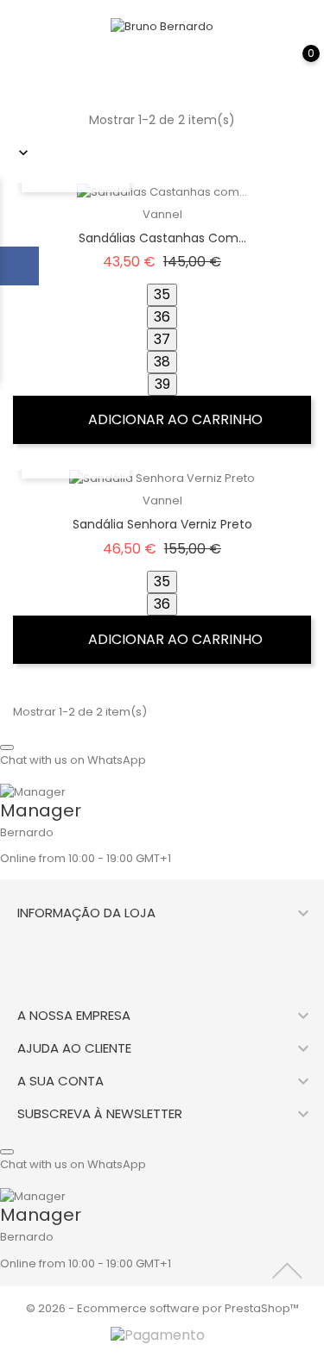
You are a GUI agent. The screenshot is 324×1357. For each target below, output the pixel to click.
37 (162, 339)
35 (162, 294)
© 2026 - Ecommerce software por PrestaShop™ (162, 1308)
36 (162, 317)
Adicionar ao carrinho (174, 419)
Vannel (162, 214)
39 (162, 384)
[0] (293, 65)
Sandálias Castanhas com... (162, 238)
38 (162, 362)
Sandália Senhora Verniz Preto (162, 524)
